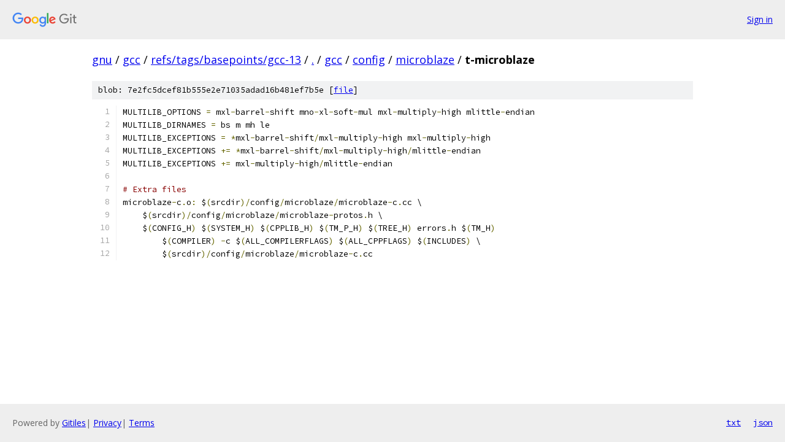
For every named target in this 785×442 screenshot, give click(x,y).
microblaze (425, 59)
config (369, 59)
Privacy (107, 422)
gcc (131, 59)
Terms (142, 422)
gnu (102, 59)
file (343, 90)
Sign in (760, 19)
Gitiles (74, 422)
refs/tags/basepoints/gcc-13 (226, 59)
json (763, 422)
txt (733, 422)
